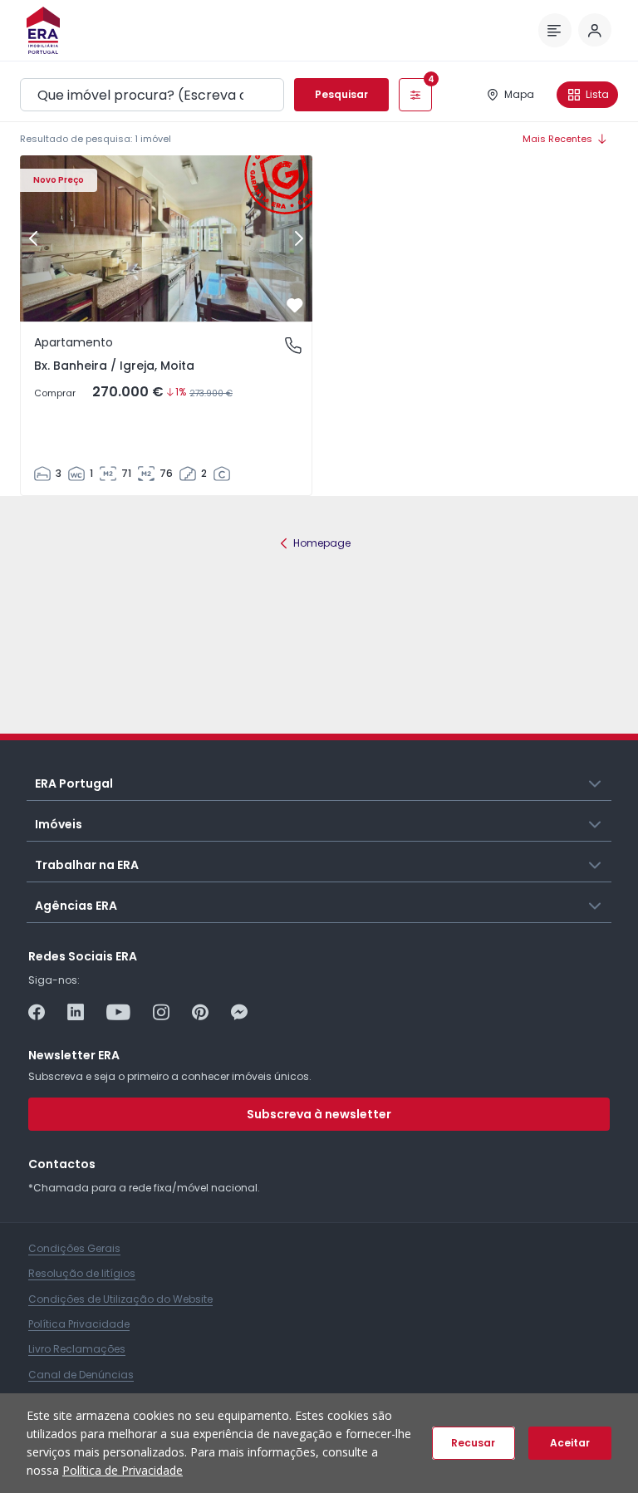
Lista (597, 94)
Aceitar (570, 1443)
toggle (595, 782)
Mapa (519, 94)
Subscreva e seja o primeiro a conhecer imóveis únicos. (170, 1076)
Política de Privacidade (122, 1470)
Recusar (473, 1443)
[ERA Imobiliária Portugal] (43, 30)
